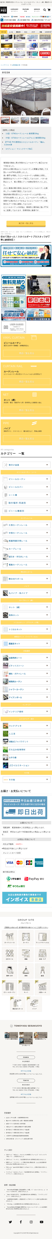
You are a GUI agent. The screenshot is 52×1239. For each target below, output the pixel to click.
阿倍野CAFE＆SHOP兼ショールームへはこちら (26, 1074)
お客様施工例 (16, 65)
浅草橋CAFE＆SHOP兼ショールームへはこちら (26, 1097)
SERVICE (37, 10)
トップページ (5, 65)
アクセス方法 (26, 1071)
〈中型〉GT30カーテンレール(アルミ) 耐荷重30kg (24, 138)
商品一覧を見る (26, 353)
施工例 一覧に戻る (26, 223)
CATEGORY (14, 10)
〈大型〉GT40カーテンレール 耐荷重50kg (21, 133)
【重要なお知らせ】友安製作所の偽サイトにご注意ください (26, 927)
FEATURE (26, 10)
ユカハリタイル (38, 1189)
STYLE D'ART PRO (24, 1233)
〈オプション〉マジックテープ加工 (18, 149)
